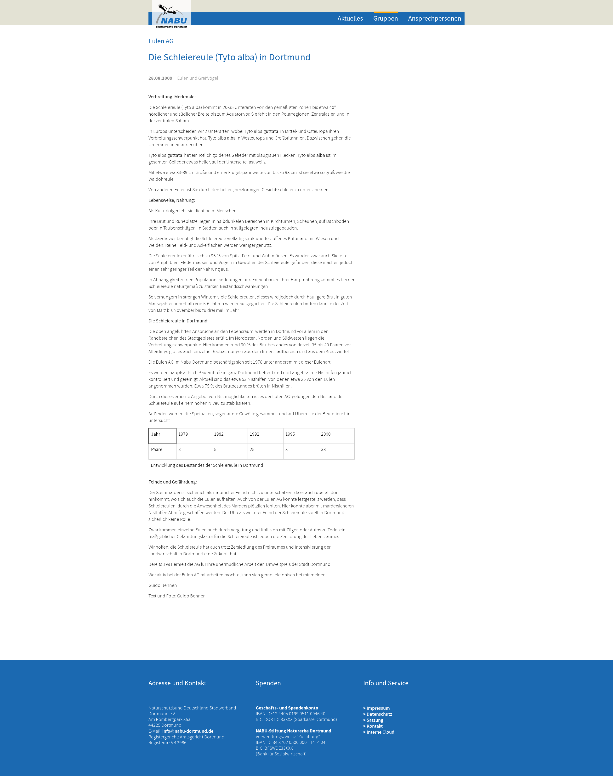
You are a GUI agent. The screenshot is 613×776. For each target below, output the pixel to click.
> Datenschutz (377, 714)
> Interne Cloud (378, 732)
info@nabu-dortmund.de (187, 731)
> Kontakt (373, 726)
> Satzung (373, 720)
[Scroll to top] (601, 764)
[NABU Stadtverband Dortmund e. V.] (171, 16)
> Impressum (376, 708)
